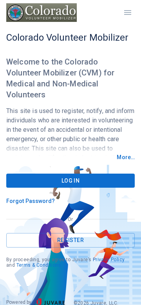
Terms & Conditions (38, 265)
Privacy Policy (109, 259)
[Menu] (128, 12)
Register (70, 240)
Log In (70, 181)
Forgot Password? (30, 201)
